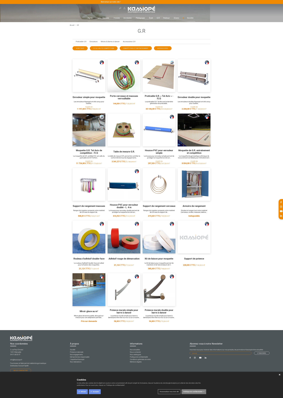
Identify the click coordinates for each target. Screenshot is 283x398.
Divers (176, 18)
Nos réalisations (75, 362)
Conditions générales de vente (140, 359)
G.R (158, 18)
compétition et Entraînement (135, 48)
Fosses (117, 18)
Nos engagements (76, 354)
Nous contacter (21, 370)
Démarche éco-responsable (79, 357)
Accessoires (162, 48)
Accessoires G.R (129, 42)
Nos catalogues (135, 354)
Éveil (151, 18)
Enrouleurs (94, 42)
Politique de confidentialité (139, 357)
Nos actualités (135, 350)
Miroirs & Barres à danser (110, 42)
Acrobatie (127, 18)
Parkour (166, 18)
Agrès (90, 18)
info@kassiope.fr (16, 360)
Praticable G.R (81, 42)
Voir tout (80, 48)
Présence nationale (76, 352)
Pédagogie (140, 18)
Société (190, 18)
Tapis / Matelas (102, 18)
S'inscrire (261, 353)
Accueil (72, 25)
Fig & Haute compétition (103, 48)
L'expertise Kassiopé (77, 359)
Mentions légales (136, 362)
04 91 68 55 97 (15, 354)
